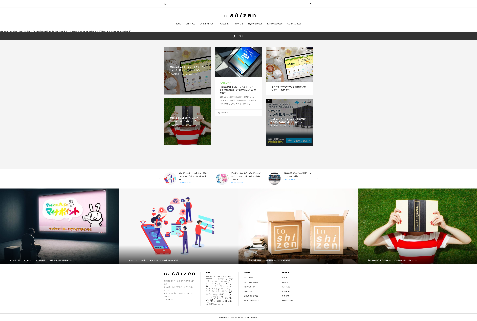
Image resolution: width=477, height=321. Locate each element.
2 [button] (308, 50)
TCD (215, 278)
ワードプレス (219, 295)
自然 (219, 304)
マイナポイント (215, 294)
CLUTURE (239, 24)
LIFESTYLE (190, 24)
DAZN (213, 276)
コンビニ (212, 286)
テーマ (222, 288)
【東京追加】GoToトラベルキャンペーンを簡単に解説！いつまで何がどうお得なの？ (238, 90)
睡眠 (215, 304)
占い (215, 301)
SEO (207, 279)
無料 (211, 303)
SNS (210, 279)
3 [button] (310, 50)
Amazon (208, 276)
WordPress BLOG (294, 24)
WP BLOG (286, 287)
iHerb (230, 276)
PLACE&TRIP (224, 24)
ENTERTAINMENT (207, 24)
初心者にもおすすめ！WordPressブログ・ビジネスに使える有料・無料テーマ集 (193, 176)
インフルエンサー (223, 279)
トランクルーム (212, 291)
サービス (218, 286)
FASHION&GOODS (274, 24)
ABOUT (285, 282)
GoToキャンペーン (221, 276)
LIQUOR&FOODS (255, 24)
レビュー (224, 294)
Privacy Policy (287, 300)
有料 (224, 301)
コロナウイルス (217, 284)
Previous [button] (159, 178)
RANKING (286, 291)
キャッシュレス (223, 281)
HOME (178, 24)
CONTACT (286, 296)
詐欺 (222, 304)
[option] (289, 71)
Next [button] (317, 178)
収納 (219, 301)
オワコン (215, 281)
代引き (226, 298)
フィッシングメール (224, 291)
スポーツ (214, 289)
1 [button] (306, 50)
